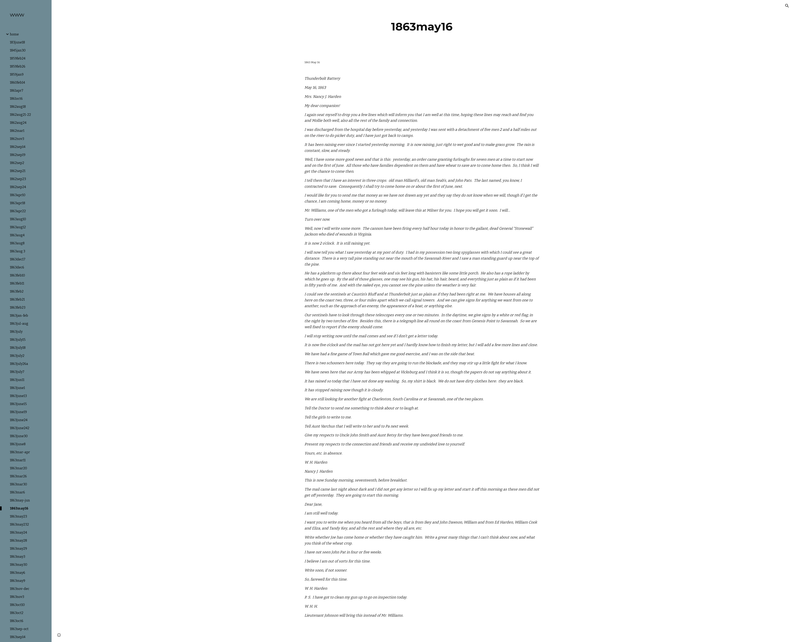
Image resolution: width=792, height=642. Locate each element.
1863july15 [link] (18, 340)
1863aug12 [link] (18, 227)
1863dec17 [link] (17, 259)
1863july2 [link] (17, 356)
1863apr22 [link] (18, 211)
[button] (787, 6)
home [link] (14, 34)
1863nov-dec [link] (19, 589)
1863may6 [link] (17, 573)
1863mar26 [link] (18, 476)
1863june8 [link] (18, 444)
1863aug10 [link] (18, 219)
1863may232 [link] (19, 524)
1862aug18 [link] (18, 107)
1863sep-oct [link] (19, 629)
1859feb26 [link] (17, 66)
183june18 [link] (17, 42)
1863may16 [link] (19, 508)
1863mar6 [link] (17, 492)
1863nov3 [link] (17, 597)
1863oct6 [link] (16, 621)
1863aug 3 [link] (17, 251)
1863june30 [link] (19, 436)
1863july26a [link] (19, 364)
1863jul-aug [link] (19, 324)
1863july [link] (16, 332)
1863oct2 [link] (16, 613)
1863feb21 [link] (17, 299)
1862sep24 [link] (18, 187)
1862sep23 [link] (18, 179)
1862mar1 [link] (17, 131)
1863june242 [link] (19, 428)
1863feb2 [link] (17, 291)
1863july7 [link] (17, 372)
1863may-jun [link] (20, 500)
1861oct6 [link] (16, 99)
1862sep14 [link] (17, 147)
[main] (421, 26)
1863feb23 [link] (17, 307)
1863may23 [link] (18, 516)
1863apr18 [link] (17, 203)
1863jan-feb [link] (19, 315)
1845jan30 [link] (18, 50)
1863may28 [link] (18, 540)
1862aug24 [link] (18, 123)
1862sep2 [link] (17, 163)
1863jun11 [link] (17, 380)
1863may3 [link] (17, 557)
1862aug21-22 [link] (20, 115)
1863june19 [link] (18, 412)
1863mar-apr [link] (20, 452)
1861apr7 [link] (16, 91)
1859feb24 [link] (17, 58)
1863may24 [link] (18, 532)
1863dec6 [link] (17, 267)
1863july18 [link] (18, 348)
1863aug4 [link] (17, 235)
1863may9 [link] (17, 581)
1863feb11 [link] (17, 283)
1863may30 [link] (18, 565)
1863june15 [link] (18, 404)
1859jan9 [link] (17, 74)
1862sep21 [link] (17, 171)
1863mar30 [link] (18, 484)
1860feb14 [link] (17, 82)
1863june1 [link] (17, 388)
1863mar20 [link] (18, 468)
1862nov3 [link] (17, 139)
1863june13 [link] (18, 396)
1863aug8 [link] (17, 243)
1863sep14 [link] (17, 637)
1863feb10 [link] (17, 275)
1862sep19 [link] (17, 155)
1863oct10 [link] (17, 605)
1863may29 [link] (18, 549)
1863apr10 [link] (17, 195)
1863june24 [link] (18, 420)
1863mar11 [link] (18, 460)
